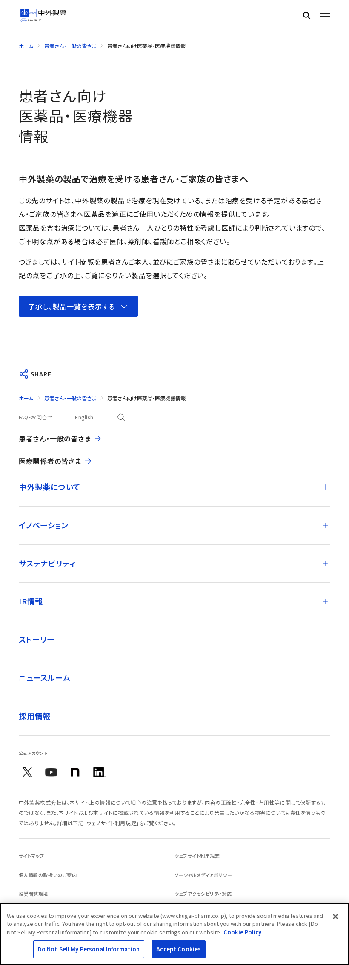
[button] (78, 306)
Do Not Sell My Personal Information (89, 949)
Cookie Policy (242, 932)
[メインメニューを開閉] (325, 15)
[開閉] (325, 487)
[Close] (335, 916)
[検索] (306, 15)
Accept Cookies (178, 949)
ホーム (26, 45)
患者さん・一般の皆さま (70, 45)
